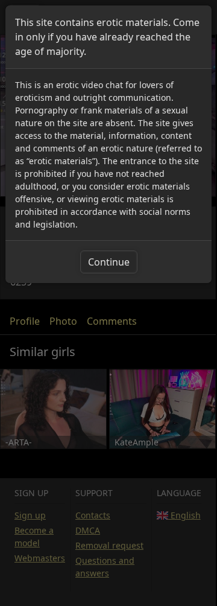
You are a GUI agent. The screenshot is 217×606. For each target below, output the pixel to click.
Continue (109, 262)
